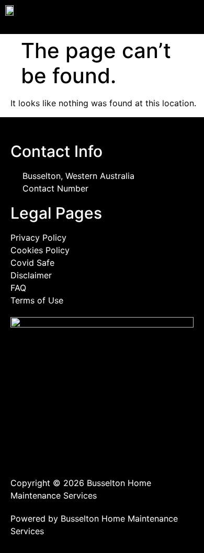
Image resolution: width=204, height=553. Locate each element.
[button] (152, 17)
